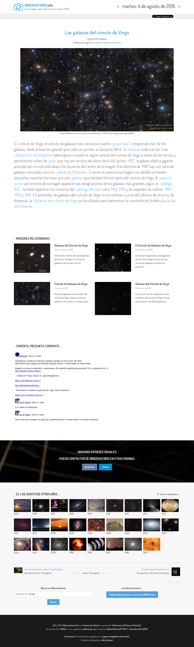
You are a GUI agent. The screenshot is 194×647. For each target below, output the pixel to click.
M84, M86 (118, 189)
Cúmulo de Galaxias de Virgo (70, 284)
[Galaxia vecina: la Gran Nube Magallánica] (40, 544)
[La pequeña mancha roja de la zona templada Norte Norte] (96, 505)
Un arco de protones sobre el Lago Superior (44, 569)
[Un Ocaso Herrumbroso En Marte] (114, 544)
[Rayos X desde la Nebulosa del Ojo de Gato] (77, 524)
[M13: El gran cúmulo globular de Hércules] (40, 505)
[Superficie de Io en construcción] (170, 505)
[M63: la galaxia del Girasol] (114, 505)
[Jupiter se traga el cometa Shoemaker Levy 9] (96, 544)
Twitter (105, 467)
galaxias (77, 177)
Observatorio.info (70, 625)
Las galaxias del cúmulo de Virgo (97, 32)
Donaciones (70, 636)
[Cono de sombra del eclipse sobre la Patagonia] (40, 524)
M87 (131, 160)
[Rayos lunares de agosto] (22, 505)
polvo (53, 160)
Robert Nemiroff (114, 629)
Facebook (89, 467)
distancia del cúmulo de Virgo (56, 200)
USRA (144, 629)
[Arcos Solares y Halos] (151, 524)
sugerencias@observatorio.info (115, 636)
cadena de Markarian (71, 172)
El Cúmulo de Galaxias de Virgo (153, 245)
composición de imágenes (34, 155)
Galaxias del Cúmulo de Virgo (71, 245)
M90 (17, 194)
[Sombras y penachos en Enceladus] (151, 505)
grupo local (121, 143)
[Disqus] (97, 386)
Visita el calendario (168, 494)
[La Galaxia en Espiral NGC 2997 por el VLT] (22, 544)
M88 (167, 189)
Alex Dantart (107, 640)
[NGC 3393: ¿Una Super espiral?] (133, 544)
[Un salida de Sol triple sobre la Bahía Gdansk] (59, 524)
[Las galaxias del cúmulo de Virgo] (133, 505)
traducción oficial (90, 625)
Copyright (96, 42)
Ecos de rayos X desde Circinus (155, 569)
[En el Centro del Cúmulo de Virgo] (170, 524)
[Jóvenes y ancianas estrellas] (133, 524)
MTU (124, 629)
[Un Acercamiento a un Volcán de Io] (151, 544)
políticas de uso (89, 629)
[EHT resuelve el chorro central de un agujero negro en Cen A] (59, 505)
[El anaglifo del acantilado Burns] (114, 524)
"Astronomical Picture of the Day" (126, 625)
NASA (63, 629)
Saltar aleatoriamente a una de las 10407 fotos (132, 594)
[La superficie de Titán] (77, 544)
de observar (132, 149)
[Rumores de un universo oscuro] (77, 505)
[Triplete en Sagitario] (96, 524)
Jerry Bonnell (135, 629)
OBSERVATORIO (36, 5)
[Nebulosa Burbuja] (22, 524)
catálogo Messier (88, 189)
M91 (28, 194)
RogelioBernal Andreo (111, 42)
